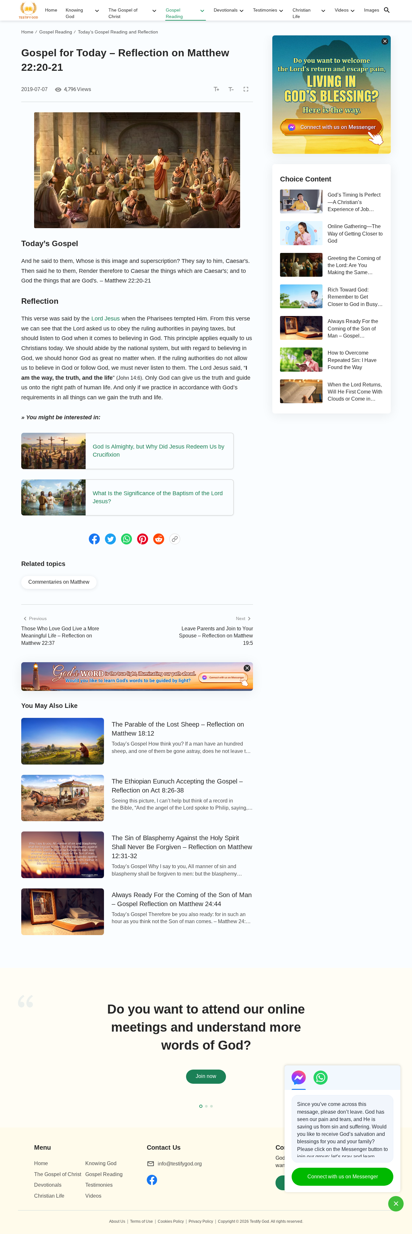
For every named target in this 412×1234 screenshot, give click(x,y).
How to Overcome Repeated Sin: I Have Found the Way (352, 360)
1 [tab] (200, 1106)
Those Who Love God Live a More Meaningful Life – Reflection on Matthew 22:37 (60, 636)
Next (393, 1051)
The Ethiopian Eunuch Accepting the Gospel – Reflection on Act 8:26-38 (177, 786)
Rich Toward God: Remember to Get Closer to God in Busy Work (353, 297)
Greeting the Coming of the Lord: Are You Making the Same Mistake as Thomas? (354, 265)
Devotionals (226, 10)
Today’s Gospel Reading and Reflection (118, 31)
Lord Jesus (105, 318)
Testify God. (260, 1221)
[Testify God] (31, 10)
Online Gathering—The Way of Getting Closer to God (355, 234)
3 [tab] (211, 1106)
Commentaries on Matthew (58, 582)
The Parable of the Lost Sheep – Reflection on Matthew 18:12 (178, 729)
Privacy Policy (201, 1221)
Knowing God (74, 13)
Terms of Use (141, 1221)
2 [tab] (206, 1106)
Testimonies (265, 10)
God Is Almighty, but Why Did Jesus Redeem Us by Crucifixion (158, 450)
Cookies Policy (171, 1221)
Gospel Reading (174, 13)
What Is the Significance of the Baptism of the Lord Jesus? (158, 497)
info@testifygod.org (180, 1163)
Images (371, 10)
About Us (117, 1221)
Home (51, 10)
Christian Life (302, 13)
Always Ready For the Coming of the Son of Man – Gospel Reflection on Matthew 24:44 (182, 899)
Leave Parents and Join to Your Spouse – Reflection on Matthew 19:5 (216, 636)
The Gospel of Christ (122, 13)
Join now (206, 1076)
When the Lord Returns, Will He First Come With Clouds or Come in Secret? (355, 392)
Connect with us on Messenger (342, 1176)
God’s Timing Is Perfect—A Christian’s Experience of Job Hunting (354, 202)
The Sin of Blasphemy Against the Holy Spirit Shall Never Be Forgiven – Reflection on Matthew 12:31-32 (182, 846)
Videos (342, 10)
